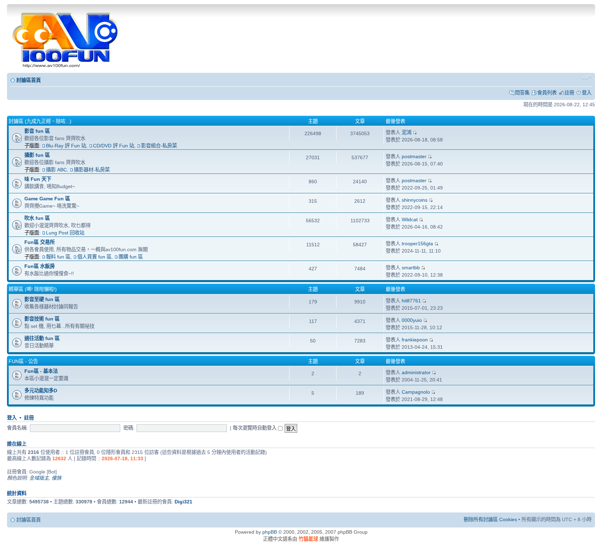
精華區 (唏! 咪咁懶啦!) (33, 289)
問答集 (522, 92)
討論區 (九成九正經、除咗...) (40, 121)
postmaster (414, 156)
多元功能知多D (40, 390)
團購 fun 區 (130, 257)
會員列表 (547, 92)
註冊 (569, 92)
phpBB (269, 532)
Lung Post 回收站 (65, 233)
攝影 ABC (56, 169)
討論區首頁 (28, 80)
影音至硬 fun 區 (42, 299)
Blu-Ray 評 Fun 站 (66, 145)
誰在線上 (16, 444)
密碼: (128, 428)
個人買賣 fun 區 (94, 257)
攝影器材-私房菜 (92, 169)
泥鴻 (406, 132)
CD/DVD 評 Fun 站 (113, 145)
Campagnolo (416, 392)
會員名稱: (17, 428)
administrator (416, 372)
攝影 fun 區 (37, 155)
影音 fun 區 (37, 131)
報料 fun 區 (58, 257)
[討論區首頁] (66, 38)
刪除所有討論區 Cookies (490, 519)
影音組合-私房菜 (159, 145)
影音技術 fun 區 (42, 319)
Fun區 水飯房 (39, 266)
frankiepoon (415, 339)
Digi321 (183, 501)
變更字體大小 (586, 78)
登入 (587, 92)
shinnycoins (414, 200)
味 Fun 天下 (37, 179)
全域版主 (39, 478)
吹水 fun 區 (37, 218)
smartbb (411, 267)
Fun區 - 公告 (23, 361)
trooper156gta (417, 243)
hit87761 (411, 300)
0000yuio (412, 320)
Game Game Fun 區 (47, 198)
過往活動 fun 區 (42, 338)
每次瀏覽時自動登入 (255, 428)
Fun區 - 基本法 (41, 371)
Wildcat (410, 219)
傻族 (56, 478)
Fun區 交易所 (39, 242)
